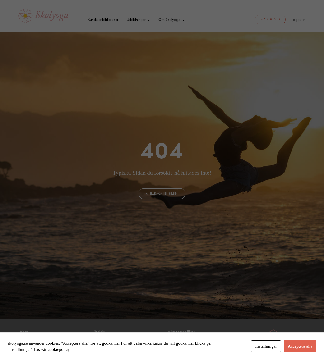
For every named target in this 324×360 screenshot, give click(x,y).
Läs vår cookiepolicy (52, 349)
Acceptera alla (300, 346)
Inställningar (266, 346)
